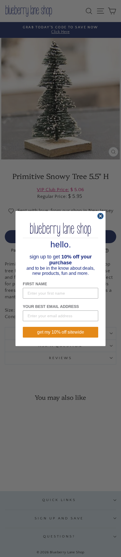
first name (35, 284)
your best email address (51, 306)
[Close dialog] (100, 216)
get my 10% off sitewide (60, 332)
